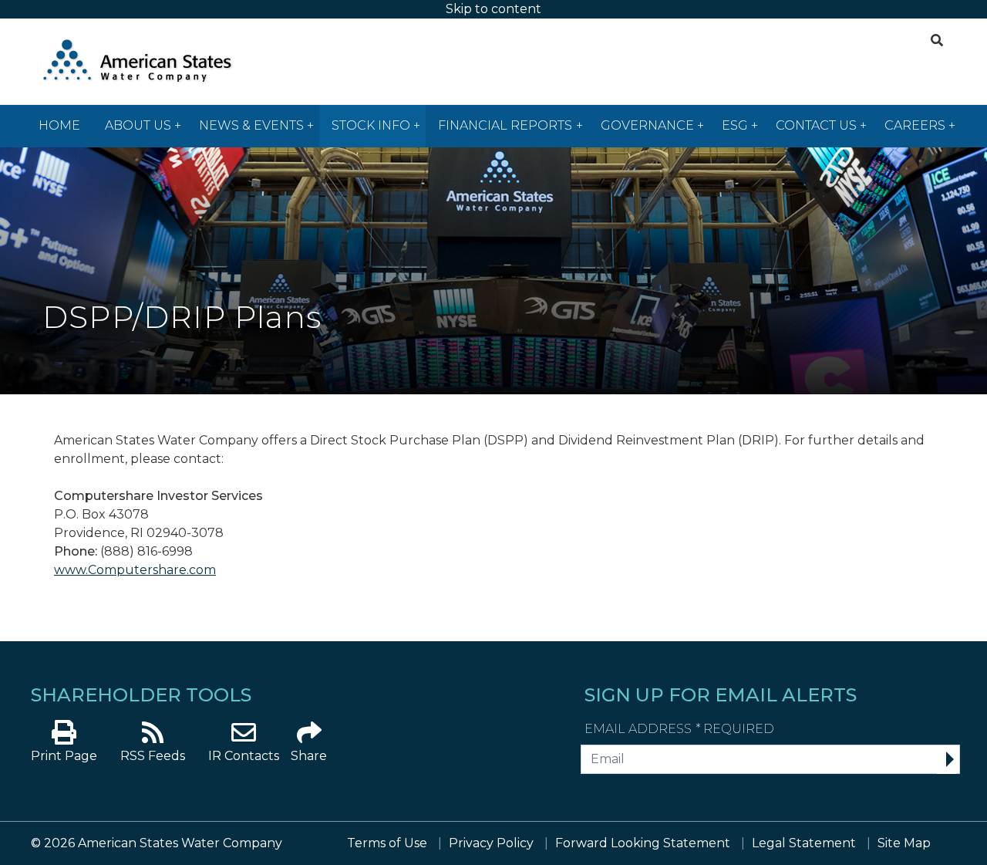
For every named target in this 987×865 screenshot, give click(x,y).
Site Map (904, 843)
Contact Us (816, 125)
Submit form (946, 761)
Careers (914, 125)
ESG (735, 125)
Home (59, 125)
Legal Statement (804, 843)
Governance (647, 125)
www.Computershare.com (135, 570)
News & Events (251, 125)
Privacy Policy (491, 843)
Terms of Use (387, 843)
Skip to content (493, 9)
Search (935, 38)
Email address (679, 728)
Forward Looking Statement (642, 843)
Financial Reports (505, 125)
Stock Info (371, 125)
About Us (138, 125)
